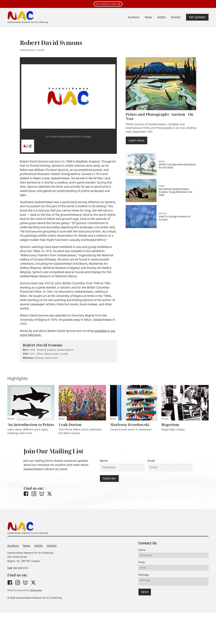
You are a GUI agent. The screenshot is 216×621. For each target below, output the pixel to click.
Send (144, 592)
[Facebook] (26, 493)
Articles (52, 546)
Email (151, 461)
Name (104, 461)
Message (143, 574)
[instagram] (33, 493)
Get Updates (197, 17)
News (26, 546)
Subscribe (109, 478)
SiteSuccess (36, 590)
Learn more (136, 140)
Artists (38, 546)
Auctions (13, 546)
